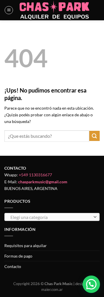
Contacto (12, 266)
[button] (91, 284)
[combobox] (52, 217)
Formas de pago (18, 255)
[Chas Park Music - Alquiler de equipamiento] (55, 10)
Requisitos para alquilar (25, 245)
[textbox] (50, 217)
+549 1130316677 (35, 174)
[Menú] (9, 10)
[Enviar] (94, 136)
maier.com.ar (52, 289)
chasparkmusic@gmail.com (42, 181)
